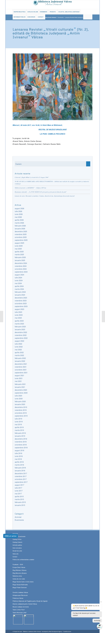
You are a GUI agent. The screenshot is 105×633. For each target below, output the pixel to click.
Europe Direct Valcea (19, 567)
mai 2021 (18, 381)
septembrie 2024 (21, 271)
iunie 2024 (19, 280)
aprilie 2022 (19, 352)
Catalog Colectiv (17, 542)
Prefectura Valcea (18, 598)
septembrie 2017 (21, 482)
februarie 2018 (20, 467)
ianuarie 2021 (20, 387)
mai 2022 (18, 349)
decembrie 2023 (21, 297)
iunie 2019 (19, 421)
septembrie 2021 (21, 372)
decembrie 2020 (21, 390)
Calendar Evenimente (19, 536)
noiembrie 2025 (20, 234)
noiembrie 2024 (20, 266)
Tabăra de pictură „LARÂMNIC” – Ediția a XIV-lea (30, 188)
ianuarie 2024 (20, 294)
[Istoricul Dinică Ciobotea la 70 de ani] (1, 316)
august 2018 (19, 450)
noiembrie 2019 (20, 410)
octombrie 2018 (21, 444)
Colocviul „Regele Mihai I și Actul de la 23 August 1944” (32, 177)
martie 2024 (19, 289)
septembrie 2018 (21, 447)
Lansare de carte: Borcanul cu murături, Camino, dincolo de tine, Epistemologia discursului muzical (44, 196)
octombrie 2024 (21, 269)
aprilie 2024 (19, 286)
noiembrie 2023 (20, 300)
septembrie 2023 (21, 306)
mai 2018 (18, 459)
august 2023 (19, 309)
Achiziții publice (17, 545)
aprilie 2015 (19, 496)
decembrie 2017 (21, 473)
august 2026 (19, 208)
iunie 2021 (19, 378)
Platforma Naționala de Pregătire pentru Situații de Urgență (30, 601)
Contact (15, 557)
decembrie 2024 (21, 263)
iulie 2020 (18, 395)
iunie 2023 (19, 315)
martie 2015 (19, 499)
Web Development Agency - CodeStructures (60, 631)
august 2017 (19, 485)
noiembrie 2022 (20, 335)
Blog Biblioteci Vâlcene (19, 570)
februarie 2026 (20, 225)
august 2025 (19, 243)
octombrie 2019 (21, 413)
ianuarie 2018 (20, 470)
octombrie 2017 (21, 479)
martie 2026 (19, 222)
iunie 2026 (19, 214)
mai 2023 (18, 317)
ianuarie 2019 (20, 436)
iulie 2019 (18, 418)
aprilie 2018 (19, 462)
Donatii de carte (17, 551)
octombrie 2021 (21, 369)
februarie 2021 (20, 384)
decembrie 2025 (21, 231)
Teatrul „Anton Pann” (19, 610)
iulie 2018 (18, 453)
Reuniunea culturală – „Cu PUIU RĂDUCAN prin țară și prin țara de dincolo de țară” (41, 192)
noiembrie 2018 (20, 441)
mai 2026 (18, 217)
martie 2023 (19, 323)
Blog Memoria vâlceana (20, 573)
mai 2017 (18, 493)
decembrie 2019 (21, 407)
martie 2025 (19, 254)
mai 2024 (18, 283)
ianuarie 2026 (20, 228)
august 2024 (19, 274)
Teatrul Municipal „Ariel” (20, 612)
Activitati (18, 517)
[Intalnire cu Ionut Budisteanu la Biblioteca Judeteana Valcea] (103, 316)
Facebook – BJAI (18, 564)
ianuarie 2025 (20, 260)
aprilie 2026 (19, 220)
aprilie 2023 (19, 320)
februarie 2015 (20, 502)
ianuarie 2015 (20, 505)
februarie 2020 (20, 401)
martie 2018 (19, 464)
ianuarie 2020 (20, 404)
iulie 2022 (18, 343)
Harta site (15, 554)
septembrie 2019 (21, 415)
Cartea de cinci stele (19, 579)
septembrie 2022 (21, 338)
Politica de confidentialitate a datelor (23, 559)
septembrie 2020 (21, 392)
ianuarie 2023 (20, 329)
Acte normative (17, 548)
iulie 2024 (18, 277)
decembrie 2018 (21, 438)
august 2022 (19, 341)
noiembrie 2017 (20, 476)
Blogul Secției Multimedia (20, 585)
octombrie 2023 (21, 303)
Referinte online (17, 576)
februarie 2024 (20, 292)
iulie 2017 (18, 487)
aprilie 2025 (19, 251)
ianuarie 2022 (20, 361)
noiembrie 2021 (20, 366)
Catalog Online (17, 539)
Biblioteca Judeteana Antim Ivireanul (32, 631)
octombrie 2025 (21, 237)
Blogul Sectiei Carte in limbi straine (23, 582)
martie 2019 (19, 430)
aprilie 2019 (19, 427)
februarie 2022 (20, 358)
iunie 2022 (19, 346)
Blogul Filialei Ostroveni (20, 587)
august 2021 (19, 375)
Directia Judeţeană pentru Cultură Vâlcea (25, 604)
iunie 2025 (19, 245)
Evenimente (61, 17)
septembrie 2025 (21, 240)
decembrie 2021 (21, 364)
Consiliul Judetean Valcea (20, 592)
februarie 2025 (20, 257)
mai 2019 (18, 424)
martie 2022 (19, 355)
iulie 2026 (18, 211)
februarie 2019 (20, 433)
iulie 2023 (18, 312)
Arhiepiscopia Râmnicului (20, 595)
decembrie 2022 (21, 332)
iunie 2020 (19, 398)
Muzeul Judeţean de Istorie (21, 607)
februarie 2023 (20, 326)
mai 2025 (18, 248)
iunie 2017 (19, 490)
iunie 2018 (19, 456)
